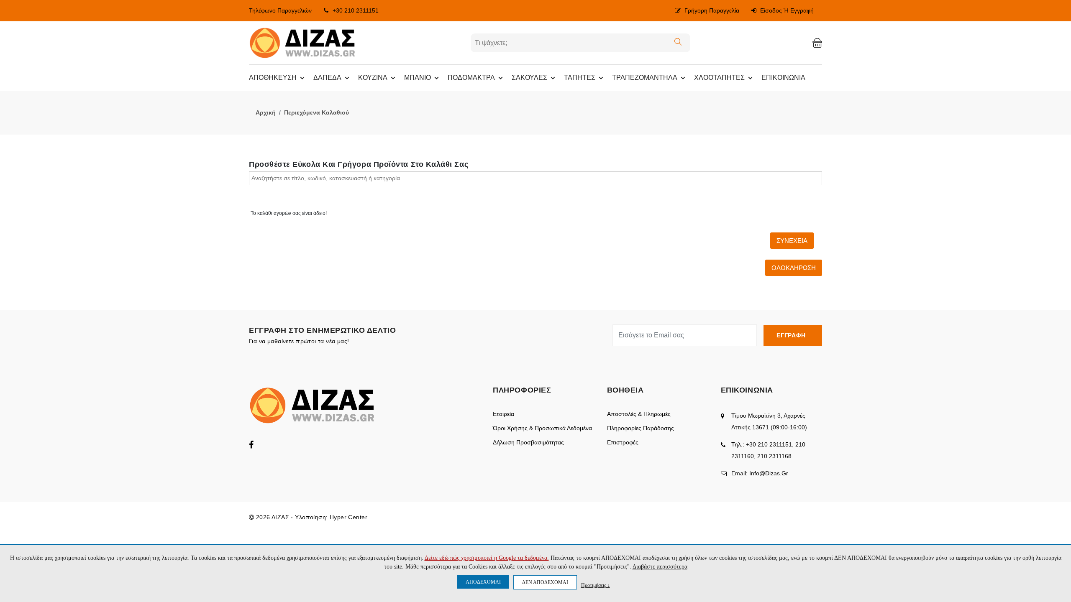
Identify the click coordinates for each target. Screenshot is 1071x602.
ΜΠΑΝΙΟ (417, 77)
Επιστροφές (622, 442)
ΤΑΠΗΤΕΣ (579, 77)
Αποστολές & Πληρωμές (639, 414)
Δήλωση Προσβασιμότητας (528, 442)
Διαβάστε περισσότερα (660, 567)
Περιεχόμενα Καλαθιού (316, 112)
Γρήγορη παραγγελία (711, 10)
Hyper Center (348, 517)
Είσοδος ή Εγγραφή (786, 10)
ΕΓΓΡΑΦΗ (792, 335)
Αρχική (266, 112)
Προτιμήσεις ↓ (595, 585)
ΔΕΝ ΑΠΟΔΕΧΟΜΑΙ (545, 582)
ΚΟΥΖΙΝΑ (372, 77)
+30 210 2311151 (356, 10)
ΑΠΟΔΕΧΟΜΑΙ (483, 582)
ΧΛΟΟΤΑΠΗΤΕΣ (719, 77)
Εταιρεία (503, 414)
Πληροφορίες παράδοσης (640, 428)
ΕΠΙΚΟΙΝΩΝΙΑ (783, 77)
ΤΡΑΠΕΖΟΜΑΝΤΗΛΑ (644, 77)
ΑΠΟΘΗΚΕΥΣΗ (273, 77)
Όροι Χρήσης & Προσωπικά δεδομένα (542, 428)
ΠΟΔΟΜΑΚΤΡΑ (471, 77)
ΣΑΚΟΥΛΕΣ (529, 77)
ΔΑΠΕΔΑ (327, 77)
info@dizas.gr (768, 473)
